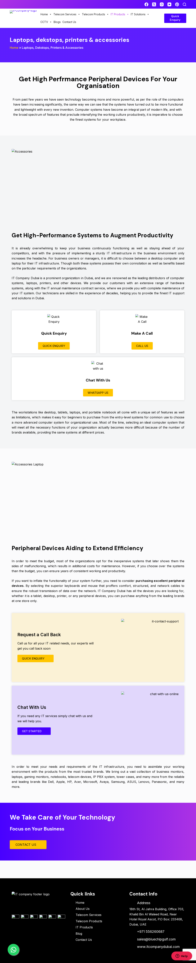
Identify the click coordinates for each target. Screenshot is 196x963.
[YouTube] (169, 4)
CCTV (44, 22)
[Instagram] (162, 4)
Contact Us (69, 22)
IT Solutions (138, 14)
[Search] (184, 4)
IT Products (118, 14)
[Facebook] (146, 4)
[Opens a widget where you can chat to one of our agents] (181, 956)
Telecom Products (93, 14)
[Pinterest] (177, 4)
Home (44, 14)
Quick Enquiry (175, 18)
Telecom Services (64, 14)
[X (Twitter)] (154, 4)
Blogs (57, 22)
